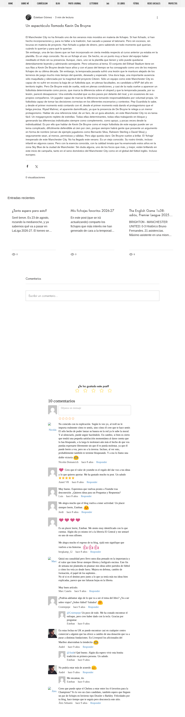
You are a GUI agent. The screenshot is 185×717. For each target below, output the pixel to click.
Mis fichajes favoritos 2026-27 (92, 210)
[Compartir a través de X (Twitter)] (36, 166)
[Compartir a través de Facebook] (27, 166)
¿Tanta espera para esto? (29, 210)
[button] (153, 3)
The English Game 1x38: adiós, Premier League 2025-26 (149, 212)
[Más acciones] (157, 17)
